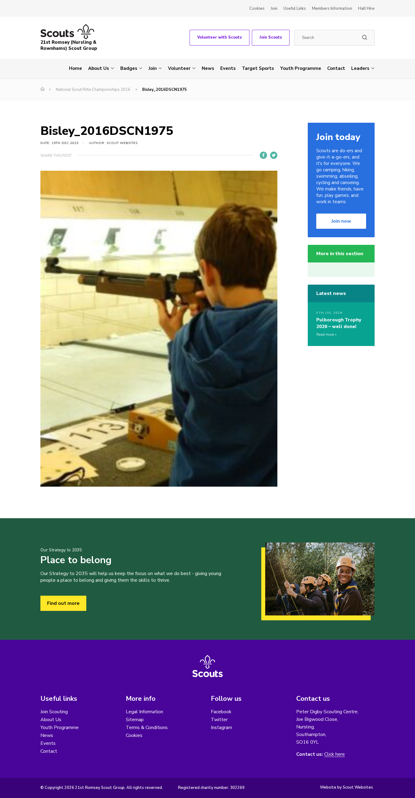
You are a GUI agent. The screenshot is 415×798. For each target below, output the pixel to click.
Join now (341, 221)
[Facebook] (263, 155)
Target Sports (258, 68)
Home (75, 68)
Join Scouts (270, 37)
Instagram (221, 727)
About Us (98, 68)
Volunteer (179, 68)
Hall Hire (366, 8)
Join (274, 8)
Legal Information (144, 711)
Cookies (257, 8)
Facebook (221, 711)
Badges (128, 68)
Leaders (360, 68)
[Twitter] (273, 155)
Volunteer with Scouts (219, 37)
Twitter (219, 719)
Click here (334, 754)
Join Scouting (54, 711)
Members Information (332, 8)
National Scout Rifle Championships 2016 (93, 89)
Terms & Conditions (147, 727)
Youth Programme (300, 68)
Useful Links (294, 8)
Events (228, 68)
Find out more (63, 603)
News (208, 68)
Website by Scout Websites (346, 787)
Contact (336, 68)
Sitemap (135, 719)
